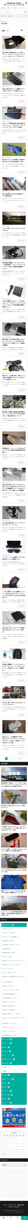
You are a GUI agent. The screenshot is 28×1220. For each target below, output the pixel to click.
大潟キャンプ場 (7, 956)
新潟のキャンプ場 (5, 8)
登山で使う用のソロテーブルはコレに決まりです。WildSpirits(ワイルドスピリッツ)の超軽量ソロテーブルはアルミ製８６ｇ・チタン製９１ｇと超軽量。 (13, 487)
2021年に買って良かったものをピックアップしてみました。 (13, 703)
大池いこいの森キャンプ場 (10, 972)
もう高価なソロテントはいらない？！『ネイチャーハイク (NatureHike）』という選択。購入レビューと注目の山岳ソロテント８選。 (14, 828)
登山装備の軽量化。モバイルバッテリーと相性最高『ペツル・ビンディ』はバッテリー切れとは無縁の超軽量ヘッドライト (13, 265)
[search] (25, 12)
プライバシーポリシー (14, 1207)
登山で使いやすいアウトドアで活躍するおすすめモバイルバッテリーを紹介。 (13, 630)
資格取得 (6, 1098)
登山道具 (10, 16)
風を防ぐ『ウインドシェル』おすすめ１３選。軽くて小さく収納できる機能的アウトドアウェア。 (13, 891)
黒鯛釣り (6, 1071)
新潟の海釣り (7, 1063)
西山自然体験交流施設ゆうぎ (10, 994)
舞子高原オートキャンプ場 (10, 1023)
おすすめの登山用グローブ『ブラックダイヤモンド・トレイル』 (13, 524)
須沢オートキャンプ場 (9, 1027)
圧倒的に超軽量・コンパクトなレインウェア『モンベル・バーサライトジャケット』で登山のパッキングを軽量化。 (13, 667)
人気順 (7, 30)
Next (20, 758)
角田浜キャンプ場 (8, 986)
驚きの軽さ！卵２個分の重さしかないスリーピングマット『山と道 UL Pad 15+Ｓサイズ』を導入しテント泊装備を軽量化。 (13, 342)
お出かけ (6, 1083)
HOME (4, 16)
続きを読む (21, 66)
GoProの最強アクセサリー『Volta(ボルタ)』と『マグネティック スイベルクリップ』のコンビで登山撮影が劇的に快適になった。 (13, 304)
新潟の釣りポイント (22, 767)
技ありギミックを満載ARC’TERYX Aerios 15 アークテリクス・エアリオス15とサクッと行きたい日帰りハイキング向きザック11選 (13, 739)
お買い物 (24, 833)
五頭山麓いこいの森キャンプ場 (11, 944)
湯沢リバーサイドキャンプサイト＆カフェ (13, 960)
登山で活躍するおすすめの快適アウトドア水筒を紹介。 (13, 195)
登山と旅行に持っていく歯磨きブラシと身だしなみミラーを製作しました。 (13, 90)
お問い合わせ (20, 1205)
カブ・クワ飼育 (7, 1094)
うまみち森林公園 (8, 982)
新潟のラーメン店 (8, 1079)
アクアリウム (7, 1090)
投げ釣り (6, 1067)
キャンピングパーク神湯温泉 (10, 936)
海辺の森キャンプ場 (8, 940)
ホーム (5, 1205)
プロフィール (7, 1102)
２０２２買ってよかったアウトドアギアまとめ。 (13, 229)
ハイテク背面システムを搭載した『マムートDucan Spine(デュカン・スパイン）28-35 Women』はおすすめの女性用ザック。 (13, 594)
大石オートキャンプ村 (9, 1031)
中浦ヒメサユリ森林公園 (9, 1009)
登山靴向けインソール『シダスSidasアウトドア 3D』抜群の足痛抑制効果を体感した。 (13, 450)
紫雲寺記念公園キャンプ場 (10, 1035)
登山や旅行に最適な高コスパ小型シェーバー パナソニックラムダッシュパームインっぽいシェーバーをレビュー (13, 54)
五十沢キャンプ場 (8, 928)
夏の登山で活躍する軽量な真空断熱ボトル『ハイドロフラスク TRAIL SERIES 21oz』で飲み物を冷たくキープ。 (13, 414)
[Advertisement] (14, 1184)
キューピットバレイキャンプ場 (11, 990)
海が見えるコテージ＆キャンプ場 (11, 964)
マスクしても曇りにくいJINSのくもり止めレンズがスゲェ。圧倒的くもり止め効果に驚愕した (13, 849)
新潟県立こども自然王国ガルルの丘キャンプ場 (13, 977)
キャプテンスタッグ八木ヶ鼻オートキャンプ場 (13, 1018)
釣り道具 (6, 1075)
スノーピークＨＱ (8, 968)
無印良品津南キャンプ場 (9, 952)
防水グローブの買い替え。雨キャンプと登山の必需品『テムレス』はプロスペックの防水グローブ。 (13, 377)
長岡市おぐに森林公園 (9, 1005)
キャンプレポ (21, 8)
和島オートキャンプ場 (9, 1002)
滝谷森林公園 (7, 948)
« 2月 (4, 1154)
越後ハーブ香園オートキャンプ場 (11, 1013)
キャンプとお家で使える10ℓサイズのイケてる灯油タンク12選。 (13, 870)
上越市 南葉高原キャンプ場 (10, 998)
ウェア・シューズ (22, 875)
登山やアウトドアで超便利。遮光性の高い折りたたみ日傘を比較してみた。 (13, 160)
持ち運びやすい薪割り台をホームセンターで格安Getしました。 (13, 806)
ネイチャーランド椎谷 (9, 932)
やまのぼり (6, 1051)
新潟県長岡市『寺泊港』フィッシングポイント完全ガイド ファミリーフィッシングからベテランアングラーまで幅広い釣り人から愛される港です (13, 784)
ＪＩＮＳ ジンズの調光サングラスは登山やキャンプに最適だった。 (13, 558)
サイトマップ (12, 1205)
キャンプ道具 (14, 8)
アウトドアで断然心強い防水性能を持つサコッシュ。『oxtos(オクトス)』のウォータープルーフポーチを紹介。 (13, 125)
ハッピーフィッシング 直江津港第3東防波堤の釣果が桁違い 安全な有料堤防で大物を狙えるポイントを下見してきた (13, 913)
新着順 (3, 30)
